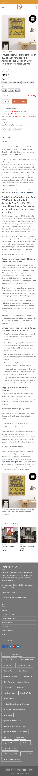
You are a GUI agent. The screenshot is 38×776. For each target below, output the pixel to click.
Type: (4, 79)
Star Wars (6, 737)
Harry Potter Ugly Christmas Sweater (16, 682)
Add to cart (19, 101)
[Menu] (3, 7)
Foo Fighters (7, 665)
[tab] (19, 138)
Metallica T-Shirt (26, 693)
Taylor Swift (20, 737)
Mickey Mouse (8, 698)
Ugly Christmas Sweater (11, 759)
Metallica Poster (9, 693)
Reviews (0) (5, 141)
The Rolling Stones (9, 748)
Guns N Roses (23, 671)
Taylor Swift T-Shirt (10, 743)
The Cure (25, 743)
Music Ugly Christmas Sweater (14, 709)
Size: (4, 86)
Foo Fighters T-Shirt (24, 665)
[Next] (37, 542)
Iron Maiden (7, 687)
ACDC (5, 654)
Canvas (10, 52)
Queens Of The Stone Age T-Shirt (15, 732)
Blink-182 (16, 654)
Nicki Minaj (7, 715)
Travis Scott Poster (17, 125)
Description (6, 137)
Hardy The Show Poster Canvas (27, 547)
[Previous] (1, 542)
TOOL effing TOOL (10, 754)
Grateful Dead (8, 671)
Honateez (17, 154)
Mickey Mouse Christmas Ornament (16, 704)
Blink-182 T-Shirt (27, 660)
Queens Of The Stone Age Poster (14, 726)
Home (4, 52)
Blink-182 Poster (9, 660)
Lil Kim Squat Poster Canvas (8, 547)
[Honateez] (19, 7)
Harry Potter (28, 676)
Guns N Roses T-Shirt (10, 676)
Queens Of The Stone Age (12, 721)
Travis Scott (8, 125)
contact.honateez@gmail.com (12, 462)
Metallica (20, 687)
